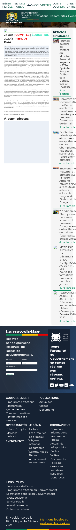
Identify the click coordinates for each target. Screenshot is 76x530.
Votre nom (24, 359)
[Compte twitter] (56, 385)
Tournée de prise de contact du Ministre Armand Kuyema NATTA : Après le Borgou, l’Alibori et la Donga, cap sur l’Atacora (65, 63)
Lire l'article (65, 92)
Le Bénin (34, 424)
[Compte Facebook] (52, 385)
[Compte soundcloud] (71, 385)
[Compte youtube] (61, 385)
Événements (15, 441)
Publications (49, 397)
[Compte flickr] (66, 385)
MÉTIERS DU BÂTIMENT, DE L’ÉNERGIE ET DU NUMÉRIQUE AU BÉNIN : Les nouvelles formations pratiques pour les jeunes (67, 266)
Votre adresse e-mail (10, 366)
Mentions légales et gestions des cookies (55, 521)
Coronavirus (60, 424)
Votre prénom (9, 359)
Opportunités (16, 424)
